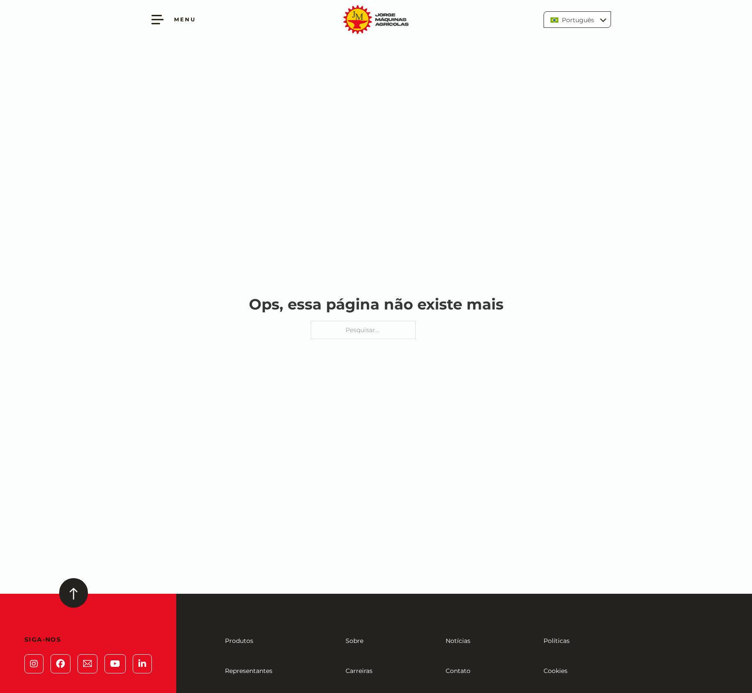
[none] (577, 19)
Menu (185, 19)
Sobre (354, 641)
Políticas (557, 641)
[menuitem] (577, 19)
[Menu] (157, 19)
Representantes (248, 671)
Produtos (239, 641)
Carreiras (359, 671)
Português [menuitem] (578, 20)
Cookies (555, 671)
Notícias (458, 641)
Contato (458, 671)
